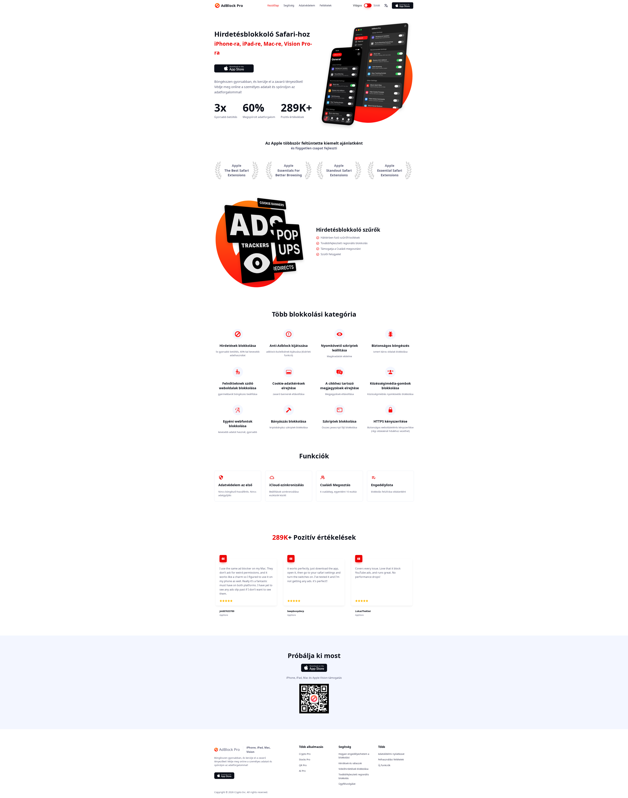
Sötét (377, 5)
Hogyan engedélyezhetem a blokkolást (354, 755)
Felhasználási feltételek (391, 759)
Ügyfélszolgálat (347, 783)
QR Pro (303, 765)
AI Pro (302, 770)
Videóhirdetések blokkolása (353, 768)
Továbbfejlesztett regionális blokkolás (354, 776)
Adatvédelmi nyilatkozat (391, 753)
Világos (357, 5)
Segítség (289, 5)
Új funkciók (384, 765)
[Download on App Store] (402, 5)
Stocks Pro (304, 759)
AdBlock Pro (232, 5)
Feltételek (326, 5)
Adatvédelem (307, 5)
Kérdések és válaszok (350, 763)
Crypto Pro (304, 753)
